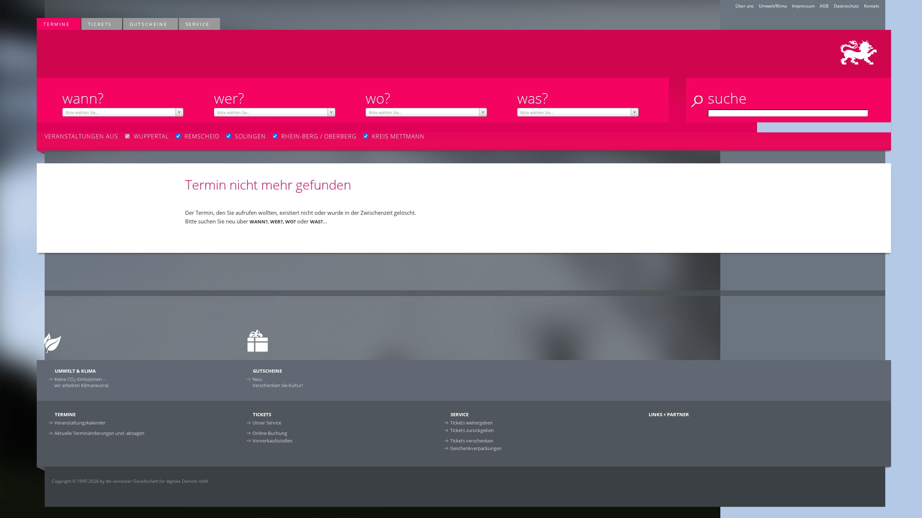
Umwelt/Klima (773, 6)
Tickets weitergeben (471, 422)
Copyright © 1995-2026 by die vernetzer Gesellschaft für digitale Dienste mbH (130, 481)
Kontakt (871, 6)
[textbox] (123, 113)
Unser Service (266, 422)
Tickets (96, 24)
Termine (53, 24)
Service (194, 24)
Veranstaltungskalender (80, 422)
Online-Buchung (269, 433)
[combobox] (123, 112)
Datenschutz (846, 6)
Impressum (803, 6)
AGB (824, 6)
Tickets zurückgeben (472, 430)
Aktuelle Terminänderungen (99, 433)
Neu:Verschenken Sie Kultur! (277, 382)
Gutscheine (145, 24)
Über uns (744, 6)
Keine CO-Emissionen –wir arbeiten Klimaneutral (81, 382)
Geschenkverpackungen (476, 448)
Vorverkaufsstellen (272, 440)
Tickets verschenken (471, 440)
